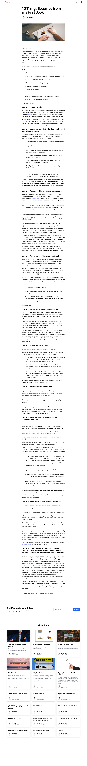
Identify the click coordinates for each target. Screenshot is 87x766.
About (66, 2)
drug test (29, 114)
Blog (76, 2)
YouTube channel (37, 53)
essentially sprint (36, 198)
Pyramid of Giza (59, 205)
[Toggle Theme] (81, 2)
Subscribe (76, 609)
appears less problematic (38, 207)
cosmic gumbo (38, 390)
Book (71, 2)
